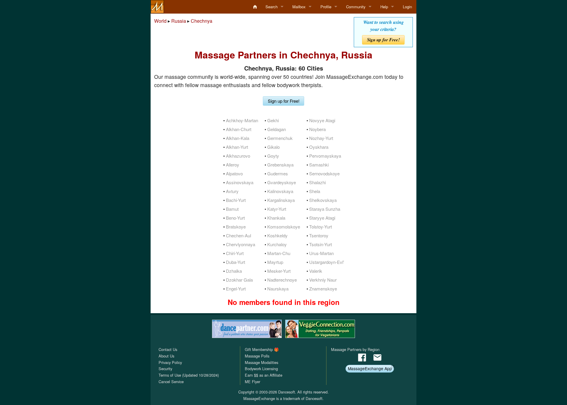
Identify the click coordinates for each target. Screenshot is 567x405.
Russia (178, 20)
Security (165, 368)
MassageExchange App (370, 368)
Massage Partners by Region (355, 349)
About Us (166, 356)
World (160, 20)
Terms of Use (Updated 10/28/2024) (189, 375)
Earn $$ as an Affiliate (263, 375)
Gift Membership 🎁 (262, 349)
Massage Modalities (261, 362)
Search (271, 6)
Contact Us (168, 349)
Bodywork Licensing (261, 368)
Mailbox (299, 6)
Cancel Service (171, 381)
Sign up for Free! (383, 40)
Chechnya (201, 20)
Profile (325, 6)
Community (356, 6)
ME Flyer (252, 381)
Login (407, 6)
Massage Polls (257, 356)
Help (384, 6)
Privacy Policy (170, 362)
